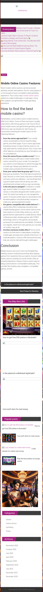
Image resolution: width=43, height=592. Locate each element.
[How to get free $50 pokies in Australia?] (21, 320)
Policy (8, 531)
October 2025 (11, 549)
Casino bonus (11, 523)
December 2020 (12, 576)
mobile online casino (31, 96)
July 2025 (9, 553)
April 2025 (9, 557)
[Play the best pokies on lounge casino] (9, 460)
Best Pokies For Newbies (29, 291)
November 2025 (12, 545)
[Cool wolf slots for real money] (21, 392)
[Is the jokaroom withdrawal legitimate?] (21, 356)
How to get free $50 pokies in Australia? (19, 337)
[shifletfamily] (3, 21)
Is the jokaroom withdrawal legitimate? (19, 284)
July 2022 (9, 569)
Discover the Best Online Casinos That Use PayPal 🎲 (21, 51)
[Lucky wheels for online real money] (16, 447)
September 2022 (12, 565)
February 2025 (11, 561)
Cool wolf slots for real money (15, 409)
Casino (4, 75)
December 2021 (12, 573)
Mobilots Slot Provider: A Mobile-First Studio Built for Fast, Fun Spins (20, 30)
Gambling (9, 527)
